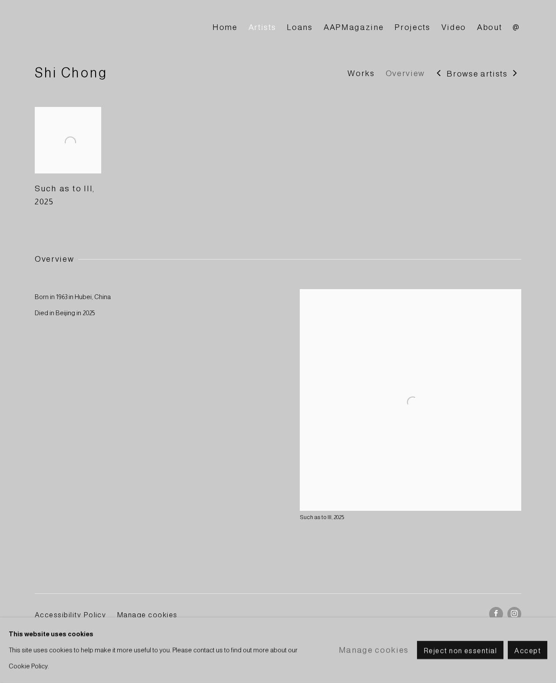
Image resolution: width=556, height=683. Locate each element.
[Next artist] (515, 73)
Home (225, 27)
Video (453, 27)
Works (361, 73)
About (489, 27)
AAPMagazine (354, 27)
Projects (412, 27)
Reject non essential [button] (460, 651)
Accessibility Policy (70, 615)
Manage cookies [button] (147, 615)
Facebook (496, 614)
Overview (405, 73)
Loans (299, 27)
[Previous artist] (439, 73)
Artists (262, 27)
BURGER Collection (113, 27)
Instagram (514, 614)
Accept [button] (527, 651)
